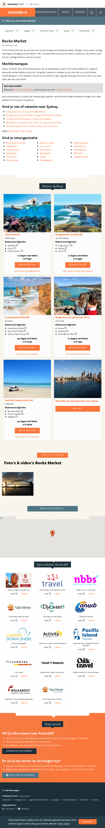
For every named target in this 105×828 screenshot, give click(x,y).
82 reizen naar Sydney (23, 89)
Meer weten (64, 824)
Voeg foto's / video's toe (52, 454)
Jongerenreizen (80, 156)
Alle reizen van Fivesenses (27, 436)
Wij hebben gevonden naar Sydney (76, 401)
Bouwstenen (45, 149)
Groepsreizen (12, 160)
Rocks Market (85, 30)
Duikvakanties (46, 160)
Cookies (95, 799)
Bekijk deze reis (27, 264)
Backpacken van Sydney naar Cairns (72, 317)
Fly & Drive (11, 156)
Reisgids (27, 30)
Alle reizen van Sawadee (27, 354)
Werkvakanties (80, 149)
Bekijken (77, 408)
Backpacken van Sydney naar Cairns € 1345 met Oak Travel (33, 122)
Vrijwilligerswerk (80, 142)
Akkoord (88, 821)
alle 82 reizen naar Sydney (20, 131)
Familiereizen (79, 146)
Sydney (66, 30)
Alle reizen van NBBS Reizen (27, 271)
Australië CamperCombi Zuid (19, 400)
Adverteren (6, 799)
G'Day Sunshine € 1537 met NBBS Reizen (25, 111)
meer (13, 594)
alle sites (34, 4)
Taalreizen (78, 153)
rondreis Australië (63, 89)
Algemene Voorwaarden (38, 799)
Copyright (55, 799)
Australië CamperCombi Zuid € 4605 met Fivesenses (31, 126)
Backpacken (11, 153)
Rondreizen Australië (16, 142)
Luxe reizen (45, 146)
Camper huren (13, 149)
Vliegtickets (11, 146)
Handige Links (19, 799)
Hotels (43, 156)
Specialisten (45, 153)
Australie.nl (9, 30)
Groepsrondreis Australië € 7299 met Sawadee (28, 119)
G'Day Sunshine (12, 234)
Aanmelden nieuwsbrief (19, 750)
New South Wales (47, 30)
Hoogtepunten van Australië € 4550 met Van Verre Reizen (34, 115)
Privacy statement (70, 799)
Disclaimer (84, 799)
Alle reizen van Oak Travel (78, 354)
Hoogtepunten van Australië (69, 234)
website (24, 594)
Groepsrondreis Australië (17, 317)
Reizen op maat (47, 142)
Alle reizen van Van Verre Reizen (78, 271)
